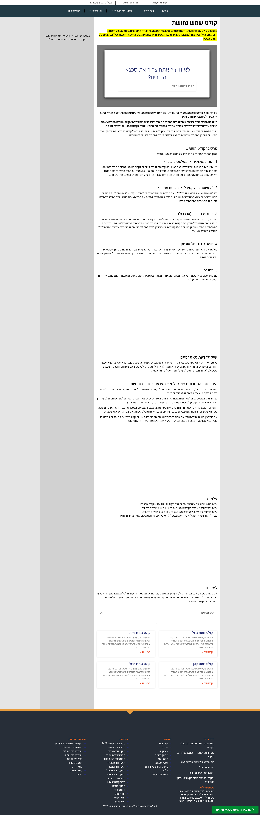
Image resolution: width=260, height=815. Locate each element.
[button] (101, 613)
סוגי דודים (149, 11)
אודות (165, 11)
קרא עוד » (207, 652)
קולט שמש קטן (203, 664)
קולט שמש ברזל (139, 664)
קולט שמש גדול (202, 633)
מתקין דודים (74, 11)
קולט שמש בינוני (139, 633)
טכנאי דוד (97, 11)
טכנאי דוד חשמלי (123, 11)
